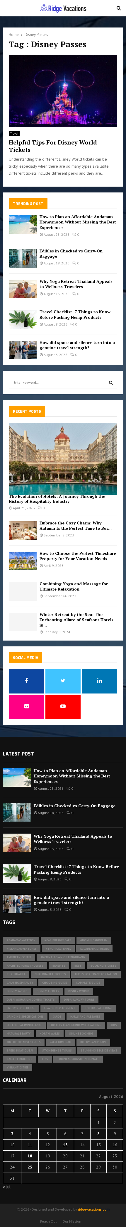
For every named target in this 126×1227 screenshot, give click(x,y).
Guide (57, 1016)
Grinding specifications (25, 1016)
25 (30, 1167)
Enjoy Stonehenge (21, 1008)
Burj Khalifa (16, 974)
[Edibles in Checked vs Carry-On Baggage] (23, 258)
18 (30, 1156)
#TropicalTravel (58, 949)
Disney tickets (48, 991)
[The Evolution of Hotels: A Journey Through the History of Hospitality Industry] (63, 459)
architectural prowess (25, 966)
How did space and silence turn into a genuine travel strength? (77, 345)
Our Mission (71, 1221)
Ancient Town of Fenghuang (62, 957)
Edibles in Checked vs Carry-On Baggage (71, 253)
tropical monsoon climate (78, 1059)
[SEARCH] (111, 382)
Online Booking (81, 1033)
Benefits (58, 966)
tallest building (20, 1059)
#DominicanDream (94, 940)
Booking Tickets (103, 966)
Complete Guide (88, 983)
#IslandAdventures (22, 949)
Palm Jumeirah (60, 1042)
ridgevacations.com (94, 1209)
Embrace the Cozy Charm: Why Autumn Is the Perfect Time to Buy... (76, 525)
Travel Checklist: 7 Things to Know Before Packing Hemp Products (75, 314)
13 (65, 1144)
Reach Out (48, 1221)
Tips (45, 1059)
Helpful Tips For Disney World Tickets (53, 146)
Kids (113, 1025)
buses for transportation (96, 974)
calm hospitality (20, 983)
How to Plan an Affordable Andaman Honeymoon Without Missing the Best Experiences (78, 222)
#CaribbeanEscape (58, 940)
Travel (14, 133)
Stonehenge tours (57, 1050)
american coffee (19, 957)
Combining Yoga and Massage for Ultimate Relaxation (74, 586)
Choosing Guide (54, 983)
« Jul (7, 1187)
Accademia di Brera (94, 949)
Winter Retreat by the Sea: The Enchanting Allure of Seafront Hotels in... (76, 620)
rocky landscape (93, 1042)
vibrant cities (17, 1067)
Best (77, 966)
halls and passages (85, 1016)
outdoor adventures (24, 1042)
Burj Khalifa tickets (50, 974)
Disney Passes (17, 991)
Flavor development (59, 1008)
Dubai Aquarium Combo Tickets (31, 999)
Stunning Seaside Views (99, 1050)
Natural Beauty (18, 1033)
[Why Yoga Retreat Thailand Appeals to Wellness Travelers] (23, 289)
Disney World (78, 991)
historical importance (24, 1025)
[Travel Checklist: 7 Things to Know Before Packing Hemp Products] (23, 319)
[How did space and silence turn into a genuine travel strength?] (23, 350)
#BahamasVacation (21, 940)
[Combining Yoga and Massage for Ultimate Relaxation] (23, 591)
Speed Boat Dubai (20, 1050)
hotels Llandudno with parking (76, 1025)
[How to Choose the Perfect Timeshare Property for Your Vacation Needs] (23, 561)
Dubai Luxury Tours (79, 999)
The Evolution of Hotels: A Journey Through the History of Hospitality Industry (57, 498)
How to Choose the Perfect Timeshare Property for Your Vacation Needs (78, 555)
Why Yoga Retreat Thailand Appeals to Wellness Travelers (76, 283)
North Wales (50, 1033)
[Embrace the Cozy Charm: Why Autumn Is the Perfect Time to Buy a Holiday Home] (23, 530)
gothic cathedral (98, 1008)
